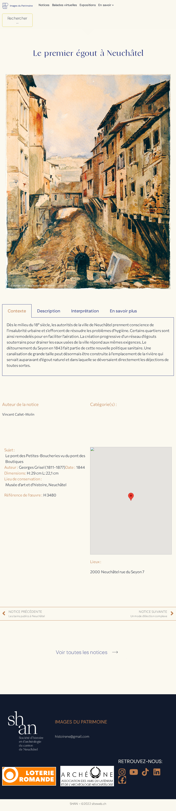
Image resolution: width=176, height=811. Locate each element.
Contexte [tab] (17, 311)
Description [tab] (48, 311)
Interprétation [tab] (85, 311)
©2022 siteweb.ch (93, 803)
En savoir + (106, 5)
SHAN (74, 803)
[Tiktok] (145, 772)
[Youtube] (134, 772)
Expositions (88, 5)
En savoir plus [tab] (123, 311)
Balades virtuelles (64, 5)
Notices (44, 5)
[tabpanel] (88, 347)
